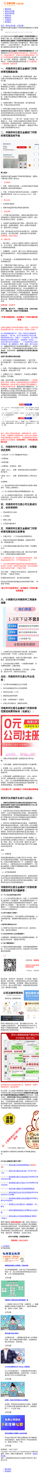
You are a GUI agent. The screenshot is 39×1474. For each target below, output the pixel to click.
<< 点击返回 (5, 1246)
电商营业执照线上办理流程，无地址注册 (16, 1265)
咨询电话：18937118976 (9, 235)
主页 (2, 25)
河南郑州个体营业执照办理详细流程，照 (16, 1300)
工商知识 (8, 20)
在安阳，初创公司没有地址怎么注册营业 (16, 1400)
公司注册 (20, 25)
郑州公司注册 (9, 11)
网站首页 (8, 9)
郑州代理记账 (9, 13)
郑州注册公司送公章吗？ (12, 1333)
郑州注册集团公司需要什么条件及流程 (16, 1433)
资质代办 (8, 15)
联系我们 (8, 22)
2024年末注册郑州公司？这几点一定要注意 (17, 1366)
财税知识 (8, 17)
